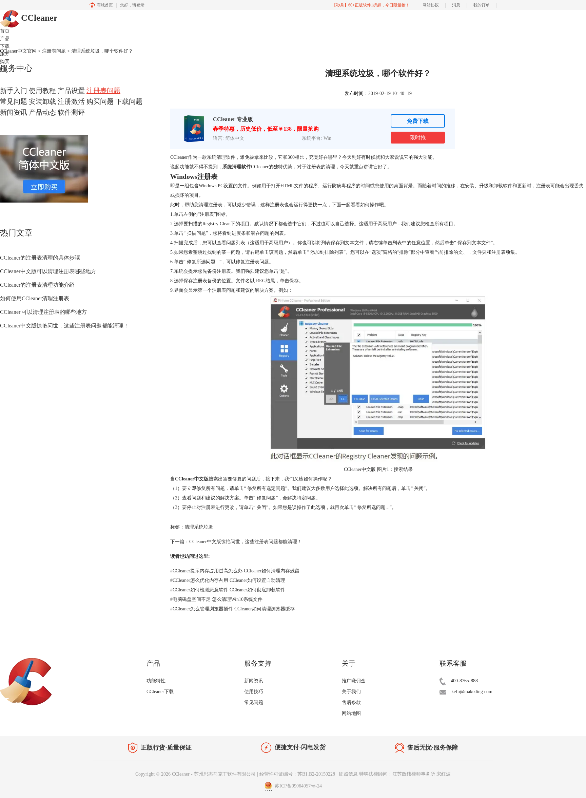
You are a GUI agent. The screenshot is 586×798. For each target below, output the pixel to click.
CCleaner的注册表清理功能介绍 (37, 285)
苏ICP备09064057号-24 (297, 785)
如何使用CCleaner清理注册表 (34, 298)
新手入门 (13, 90)
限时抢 (418, 137)
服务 (4, 53)
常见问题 (13, 101)
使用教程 (42, 90)
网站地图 (351, 713)
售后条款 (351, 702)
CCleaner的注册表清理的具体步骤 (40, 258)
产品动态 (42, 112)
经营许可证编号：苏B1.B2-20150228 (297, 774)
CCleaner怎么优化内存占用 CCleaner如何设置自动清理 (227, 580)
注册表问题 (103, 90)
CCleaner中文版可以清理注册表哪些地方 (48, 271)
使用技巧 (253, 691)
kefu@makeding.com (471, 691)
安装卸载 (42, 101)
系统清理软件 (236, 166)
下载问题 (128, 101)
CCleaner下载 (160, 691)
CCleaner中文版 (192, 478)
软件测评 (71, 112)
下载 (4, 46)
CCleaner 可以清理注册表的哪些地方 (43, 312)
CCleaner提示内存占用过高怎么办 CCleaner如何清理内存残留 (234, 570)
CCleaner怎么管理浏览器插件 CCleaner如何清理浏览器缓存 (232, 608)
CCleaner (38, 18)
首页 (4, 31)
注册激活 (71, 101)
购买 (4, 61)
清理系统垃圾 (198, 527)
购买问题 (100, 101)
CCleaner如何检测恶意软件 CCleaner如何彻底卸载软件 (227, 589)
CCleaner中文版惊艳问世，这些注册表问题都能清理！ (64, 325)
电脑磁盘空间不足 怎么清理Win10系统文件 (216, 599)
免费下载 (418, 121)
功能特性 (155, 680)
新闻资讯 (13, 112)
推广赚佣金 (354, 680)
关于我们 (351, 691)
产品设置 (71, 90)
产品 (4, 38)
